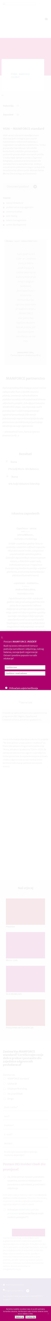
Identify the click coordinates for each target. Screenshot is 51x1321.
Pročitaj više (30, 1317)
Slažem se (19, 1317)
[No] (48, 1313)
